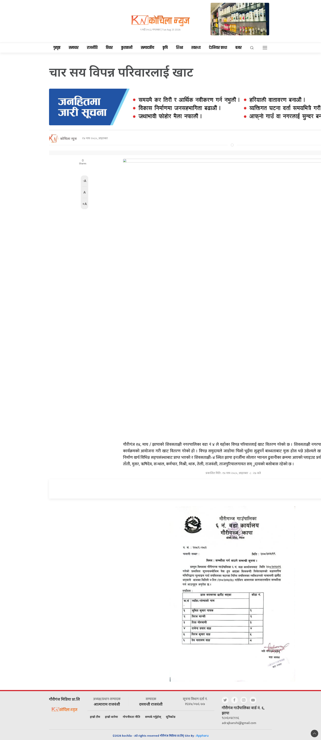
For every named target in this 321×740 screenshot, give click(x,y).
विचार (109, 48)
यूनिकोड (170, 717)
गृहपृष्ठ (56, 48)
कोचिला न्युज (68, 138)
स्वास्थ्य (196, 48)
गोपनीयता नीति (131, 717)
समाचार (74, 48)
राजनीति (92, 48)
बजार (238, 48)
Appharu (202, 735)
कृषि (165, 48)
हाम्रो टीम (95, 717)
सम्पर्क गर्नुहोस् (153, 717)
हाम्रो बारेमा (111, 717)
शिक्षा (179, 48)
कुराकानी (126, 48)
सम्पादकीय (147, 48)
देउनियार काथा (218, 48)
